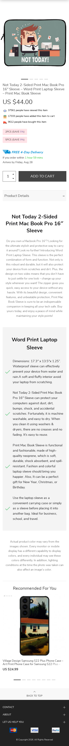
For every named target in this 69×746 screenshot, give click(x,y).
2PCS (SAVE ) (14, 132)
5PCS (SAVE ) (14, 140)
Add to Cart (42, 176)
